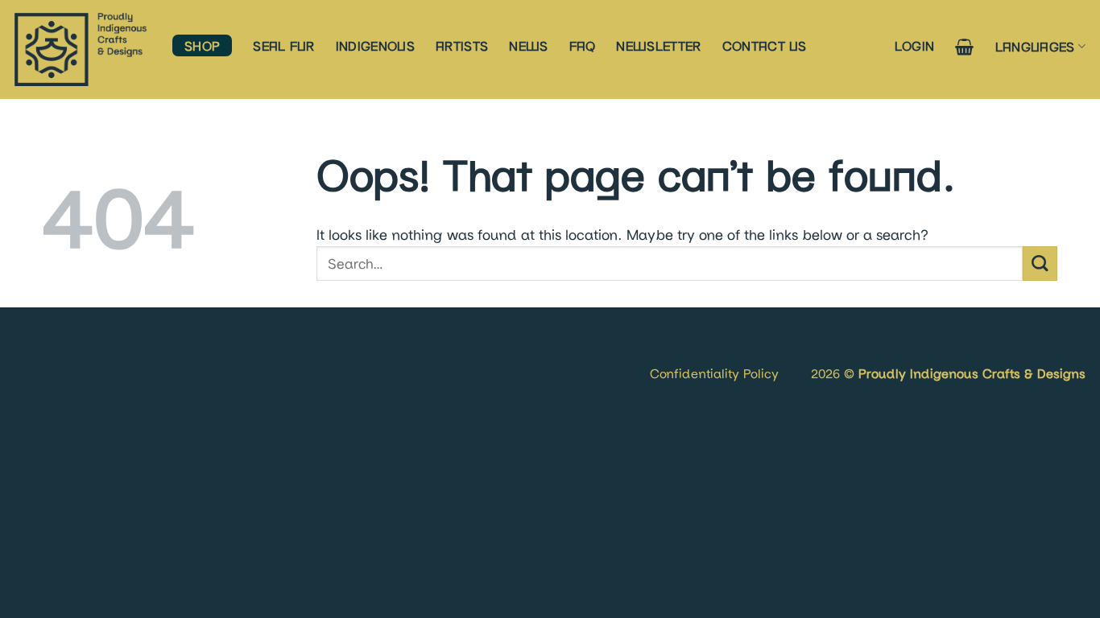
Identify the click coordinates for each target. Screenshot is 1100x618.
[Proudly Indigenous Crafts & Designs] (81, 49)
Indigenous (375, 45)
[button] (915, 45)
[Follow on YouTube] (77, 354)
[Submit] (1040, 263)
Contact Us (764, 45)
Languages (1035, 46)
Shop (202, 45)
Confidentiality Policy (714, 373)
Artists (462, 45)
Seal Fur (284, 45)
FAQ (582, 45)
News (528, 45)
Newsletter (658, 45)
